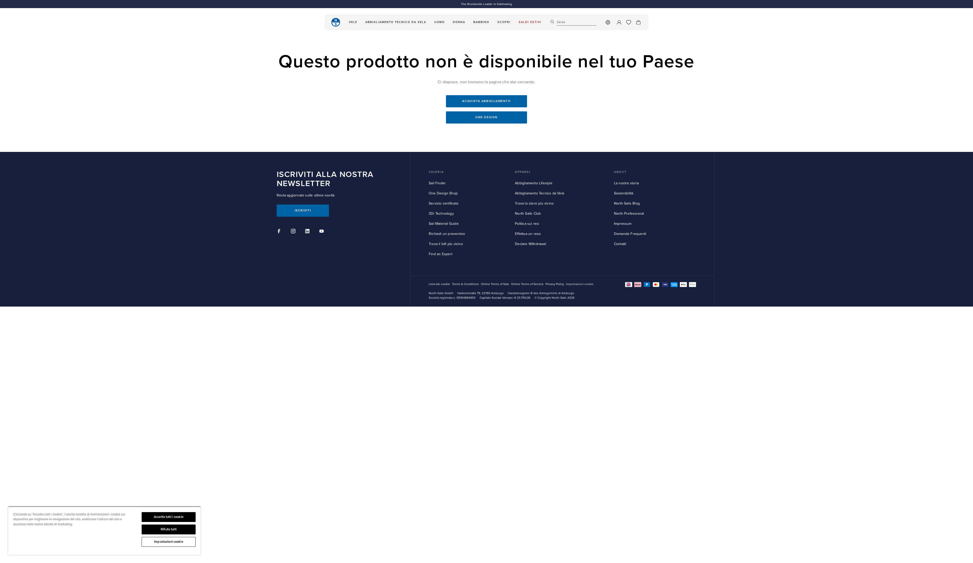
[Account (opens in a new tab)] (619, 22)
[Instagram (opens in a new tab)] (294, 232)
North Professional (629, 213)
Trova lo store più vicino (534, 203)
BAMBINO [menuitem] (481, 22)
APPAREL (523, 172)
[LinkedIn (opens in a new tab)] (308, 232)
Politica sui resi (527, 224)
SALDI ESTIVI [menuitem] (530, 22)
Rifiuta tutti (169, 529)
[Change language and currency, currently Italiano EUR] (607, 22)
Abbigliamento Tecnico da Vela (539, 193)
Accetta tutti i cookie (168, 517)
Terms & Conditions (465, 284)
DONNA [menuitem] (459, 22)
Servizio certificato (443, 203)
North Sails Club (528, 213)
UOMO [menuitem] (439, 22)
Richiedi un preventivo (447, 234)
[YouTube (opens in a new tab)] (322, 232)
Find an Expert (440, 254)
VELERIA (436, 172)
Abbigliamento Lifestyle (533, 183)
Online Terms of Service (527, 284)
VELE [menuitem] (353, 22)
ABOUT (620, 172)
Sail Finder (437, 183)
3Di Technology (441, 213)
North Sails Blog (627, 203)
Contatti (620, 244)
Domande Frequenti (630, 234)
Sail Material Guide (444, 224)
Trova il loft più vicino (446, 244)
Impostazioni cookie (168, 542)
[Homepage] (336, 22)
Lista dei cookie (439, 284)
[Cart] (638, 22)
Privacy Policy (555, 284)
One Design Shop (443, 193)
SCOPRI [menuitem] (504, 22)
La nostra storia (626, 183)
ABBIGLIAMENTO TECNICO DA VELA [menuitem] (395, 22)
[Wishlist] (629, 22)
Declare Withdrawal (530, 244)
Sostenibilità (623, 193)
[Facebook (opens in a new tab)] (280, 232)
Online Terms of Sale (495, 284)
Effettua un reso (528, 234)
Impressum (623, 224)
